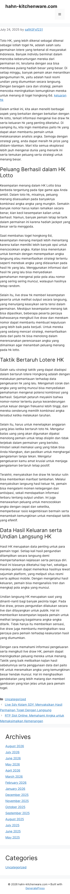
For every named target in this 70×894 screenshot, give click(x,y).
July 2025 (12, 825)
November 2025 (17, 801)
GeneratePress (35, 888)
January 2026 (15, 789)
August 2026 (14, 746)
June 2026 (13, 758)
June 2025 (13, 831)
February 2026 (16, 782)
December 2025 (17, 795)
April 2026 (12, 770)
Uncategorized (15, 699)
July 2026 (12, 752)
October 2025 (15, 807)
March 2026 (14, 776)
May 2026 (12, 764)
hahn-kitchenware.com (31, 6)
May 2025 (12, 837)
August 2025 (14, 819)
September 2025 (17, 813)
